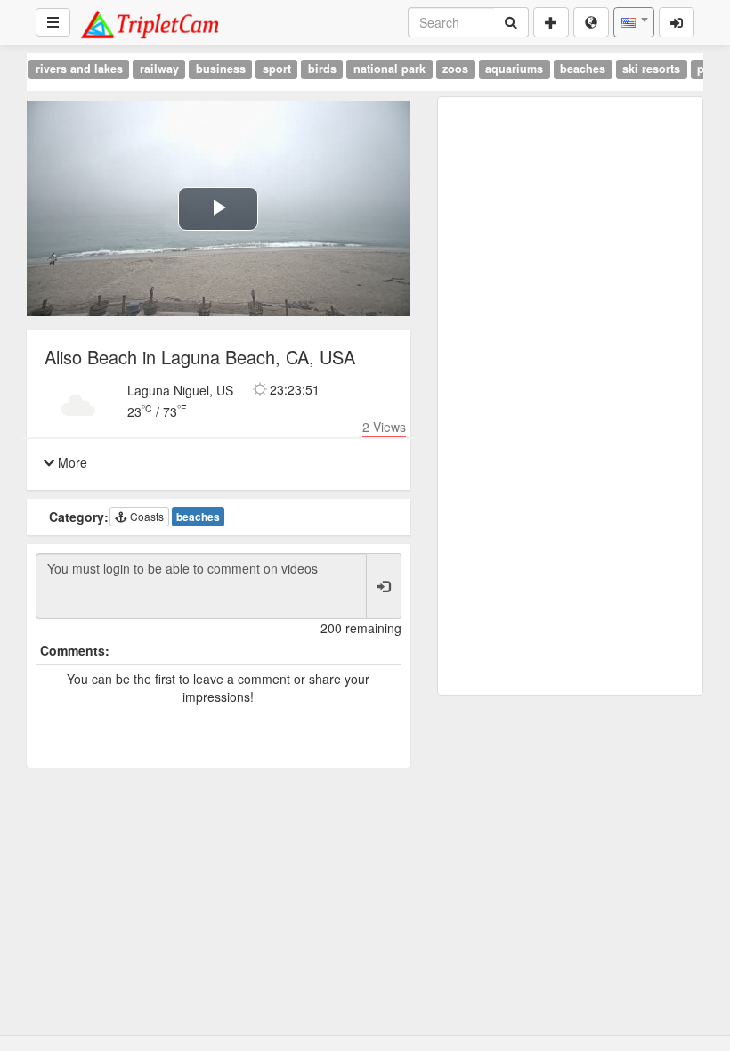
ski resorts (651, 69)
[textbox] (633, 22)
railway (159, 69)
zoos (455, 69)
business (221, 69)
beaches (582, 69)
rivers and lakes (79, 69)
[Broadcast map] (591, 22)
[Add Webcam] (551, 22)
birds (322, 69)
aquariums (514, 69)
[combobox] (633, 22)
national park (389, 69)
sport (277, 69)
